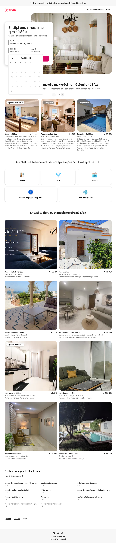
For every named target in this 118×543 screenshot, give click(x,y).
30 (39, 86)
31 (12, 91)
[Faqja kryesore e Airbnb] (10, 9)
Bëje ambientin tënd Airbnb (98, 9)
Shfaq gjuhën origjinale (77, 3)
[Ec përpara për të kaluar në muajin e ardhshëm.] (39, 58)
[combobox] (28, 43)
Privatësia (54, 539)
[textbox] (18, 51)
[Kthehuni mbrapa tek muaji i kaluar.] (12, 58)
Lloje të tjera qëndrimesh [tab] (14, 476)
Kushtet (63, 539)
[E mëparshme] (54, 94)
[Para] (62, 94)
